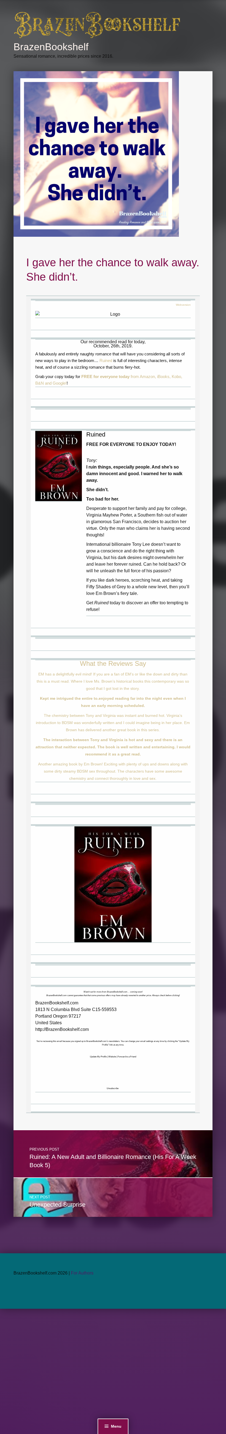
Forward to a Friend (127, 1056)
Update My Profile (98, 1056)
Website (112, 1056)
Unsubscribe (113, 1088)
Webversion (183, 304)
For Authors (82, 1273)
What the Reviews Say (113, 663)
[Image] (58, 466)
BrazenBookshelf (51, 46)
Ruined (105, 360)
